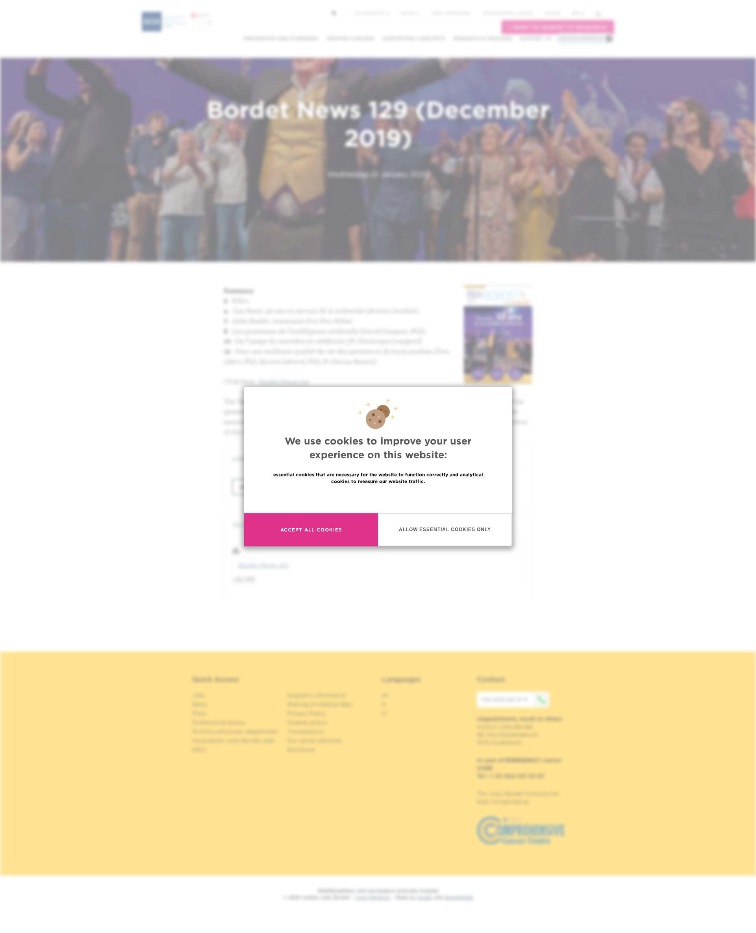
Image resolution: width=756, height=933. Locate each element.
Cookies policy (307, 722)
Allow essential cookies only (445, 529)
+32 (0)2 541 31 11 (504, 699)
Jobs (198, 695)
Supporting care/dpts (413, 38)
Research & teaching (482, 38)
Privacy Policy (306, 713)
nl (384, 713)
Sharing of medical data (319, 704)
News (408, 13)
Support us (536, 38)
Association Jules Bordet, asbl (233, 740)
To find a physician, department (235, 731)
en (575, 13)
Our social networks (314, 740)
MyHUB (552, 13)
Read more (378, 498)
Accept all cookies (311, 530)
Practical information (581, 38)
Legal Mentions (372, 897)
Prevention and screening (280, 38)
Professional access (508, 13)
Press (199, 713)
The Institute (369, 13)
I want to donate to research (557, 27)
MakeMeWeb (458, 897)
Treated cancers (350, 38)
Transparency (305, 731)
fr (384, 704)
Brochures (301, 749)
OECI (199, 749)
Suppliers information (316, 695)
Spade (424, 897)
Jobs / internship (451, 13)
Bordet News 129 (284, 381)
